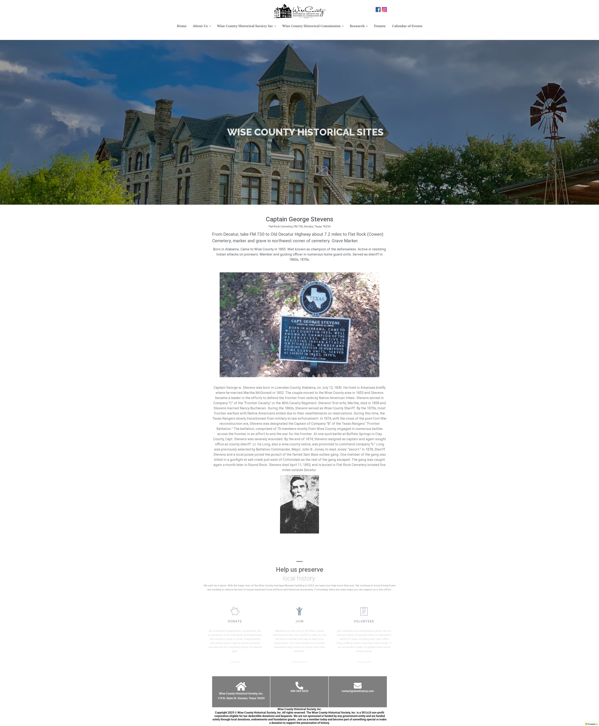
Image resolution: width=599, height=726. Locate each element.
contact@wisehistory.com (358, 691)
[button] (202, 26)
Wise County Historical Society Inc (245, 26)
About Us (200, 26)
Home (182, 26)
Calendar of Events (407, 26)
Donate (380, 26)
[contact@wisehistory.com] (358, 685)
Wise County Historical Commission (311, 26)
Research (357, 26)
